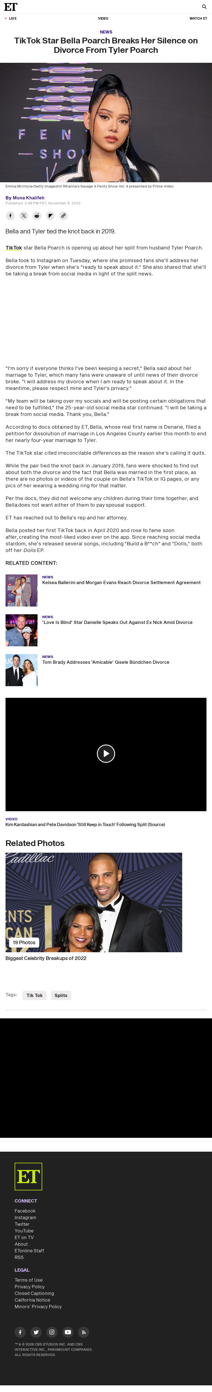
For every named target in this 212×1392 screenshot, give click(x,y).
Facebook (25, 1211)
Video (103, 18)
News (106, 32)
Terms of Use (29, 1280)
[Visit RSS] (83, 1333)
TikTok (14, 248)
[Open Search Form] (204, 7)
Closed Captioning (34, 1293)
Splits (61, 995)
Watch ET (198, 18)
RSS (19, 1257)
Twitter (22, 1224)
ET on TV (24, 1237)
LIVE (13, 18)
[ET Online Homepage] (12, 7)
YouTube (24, 1231)
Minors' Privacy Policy (38, 1306)
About (21, 1244)
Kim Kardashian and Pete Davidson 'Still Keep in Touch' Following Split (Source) (85, 825)
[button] (106, 754)
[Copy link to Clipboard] (63, 216)
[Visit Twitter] (36, 1333)
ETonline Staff (29, 1251)
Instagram (25, 1217)
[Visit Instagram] (51, 1333)
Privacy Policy (30, 1287)
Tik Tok (34, 995)
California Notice (32, 1300)
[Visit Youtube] (67, 1332)
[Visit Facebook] (20, 1333)
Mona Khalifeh (28, 198)
